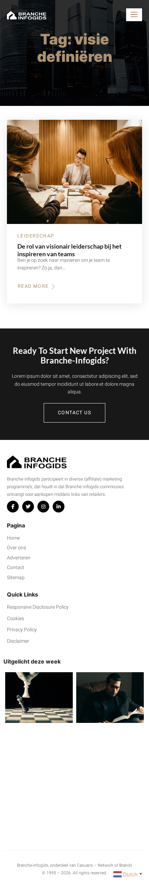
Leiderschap (35, 236)
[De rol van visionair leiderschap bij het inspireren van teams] (74, 172)
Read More (35, 286)
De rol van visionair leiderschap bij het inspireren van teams (69, 250)
